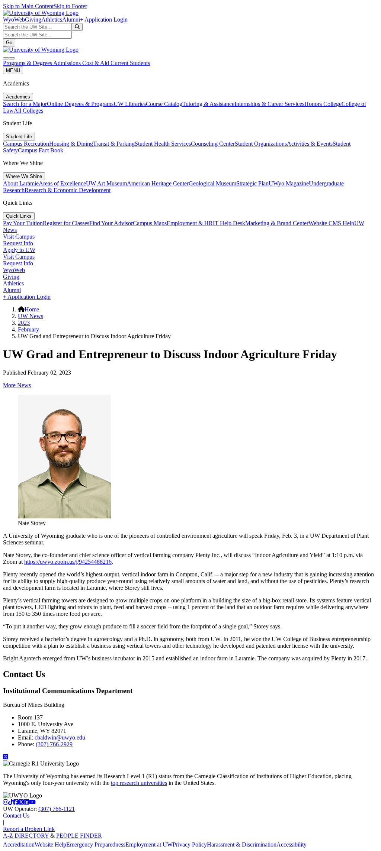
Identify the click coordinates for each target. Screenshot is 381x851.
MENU (13, 70)
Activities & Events (310, 143)
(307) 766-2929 (54, 744)
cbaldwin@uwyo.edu (60, 737)
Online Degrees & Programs (80, 104)
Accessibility (291, 844)
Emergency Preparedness (95, 844)
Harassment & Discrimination (241, 844)
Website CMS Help (331, 223)
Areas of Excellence (62, 183)
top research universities (139, 783)
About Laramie (21, 183)
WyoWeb (14, 19)
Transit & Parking (114, 143)
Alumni (71, 19)
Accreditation (19, 844)
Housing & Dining (71, 143)
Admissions (67, 63)
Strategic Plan (252, 183)
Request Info (18, 243)
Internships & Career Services (269, 104)
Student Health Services (163, 143)
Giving (33, 19)
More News (17, 385)
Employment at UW (149, 844)
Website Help (50, 844)
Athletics (51, 19)
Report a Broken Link (29, 829)
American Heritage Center (158, 183)
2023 (24, 323)
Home (32, 309)
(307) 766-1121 (56, 809)
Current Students (130, 63)
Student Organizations (261, 143)
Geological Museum (212, 183)
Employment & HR (190, 223)
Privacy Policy (190, 844)
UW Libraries (129, 104)
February (28, 329)
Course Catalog (164, 104)
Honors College (323, 104)
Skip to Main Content (28, 6)
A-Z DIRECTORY (26, 835)
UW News (30, 316)
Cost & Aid (96, 63)
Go (9, 42)
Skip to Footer (70, 6)
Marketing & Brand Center (276, 223)
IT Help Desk (229, 223)
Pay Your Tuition (23, 223)
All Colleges (28, 110)
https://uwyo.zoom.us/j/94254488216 (68, 562)
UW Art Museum (106, 183)
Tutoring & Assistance (208, 104)
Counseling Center (213, 143)
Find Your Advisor (111, 223)
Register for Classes (66, 223)
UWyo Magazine (289, 183)
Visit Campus (19, 236)
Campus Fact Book (40, 150)
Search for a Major (25, 104)
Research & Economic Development (68, 190)
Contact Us (16, 815)
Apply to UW (19, 250)
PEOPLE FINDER (79, 835)
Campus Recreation (26, 143)
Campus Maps (150, 223)
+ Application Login (104, 19)
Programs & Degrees (28, 63)
